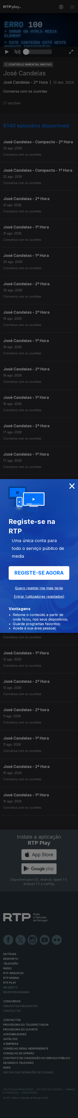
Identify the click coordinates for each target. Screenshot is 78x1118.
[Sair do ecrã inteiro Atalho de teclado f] (71, 1113)
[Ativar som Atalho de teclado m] (17, 1113)
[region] (39, 559)
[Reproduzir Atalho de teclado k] (7, 1113)
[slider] (39, 1113)
